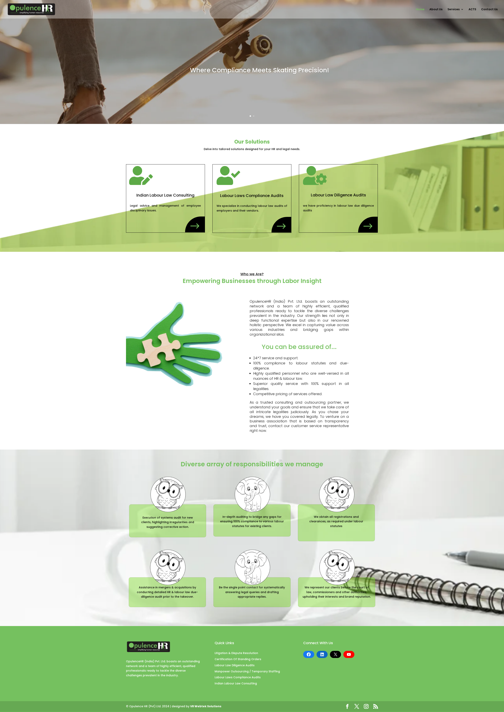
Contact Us (489, 9)
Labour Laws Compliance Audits (238, 677)
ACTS (472, 9)
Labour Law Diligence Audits (235, 665)
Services (453, 9)
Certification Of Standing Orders (238, 659)
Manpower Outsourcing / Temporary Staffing (247, 671)
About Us (436, 9)
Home (420, 9)
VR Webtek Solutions (205, 706)
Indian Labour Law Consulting (236, 683)
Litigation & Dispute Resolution (236, 653)
